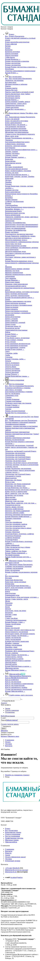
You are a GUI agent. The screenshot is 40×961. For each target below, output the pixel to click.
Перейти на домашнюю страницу (17, 775)
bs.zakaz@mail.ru (16, 877)
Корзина (4, 736)
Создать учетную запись (10, 724)
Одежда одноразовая (12, 834)
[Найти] (21, 699)
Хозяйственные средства (14, 838)
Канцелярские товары (13, 832)
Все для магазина (11, 830)
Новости (8, 853)
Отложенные (10, 712)
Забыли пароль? (12, 720)
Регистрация (10, 716)
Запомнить (7, 726)
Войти (3, 716)
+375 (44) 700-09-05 (12, 868)
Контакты (8, 851)
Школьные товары (12, 840)
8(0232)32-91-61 (11, 872)
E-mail (3, 718)
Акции (7, 855)
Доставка (8, 859)
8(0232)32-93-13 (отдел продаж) (16, 870)
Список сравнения (12, 710)
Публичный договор (12, 861)
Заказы (7, 708)
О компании (9, 849)
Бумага (7, 828)
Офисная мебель (11, 842)
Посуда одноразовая (12, 836)
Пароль (3, 720)
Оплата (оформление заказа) (15, 857)
